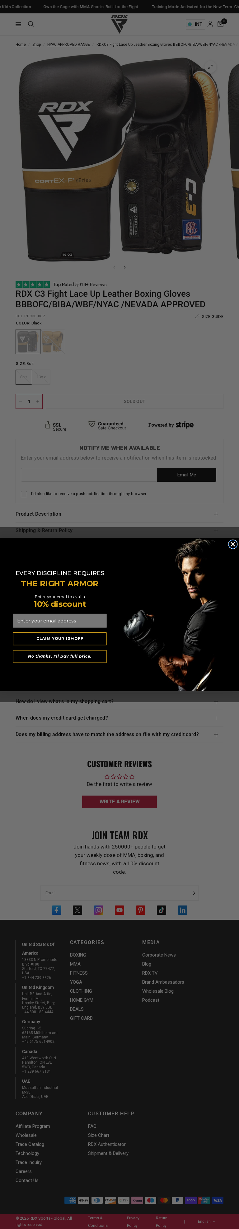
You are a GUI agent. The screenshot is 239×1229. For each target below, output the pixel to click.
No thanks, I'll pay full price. (59, 656)
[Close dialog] (233, 544)
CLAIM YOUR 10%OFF (59, 638)
